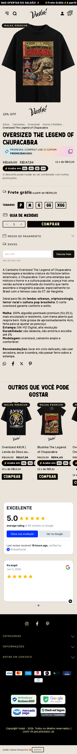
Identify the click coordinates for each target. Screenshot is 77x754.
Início (6, 124)
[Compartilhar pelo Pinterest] (30, 364)
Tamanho (9, 204)
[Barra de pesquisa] (15, 13)
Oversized (34, 124)
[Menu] (7, 13)
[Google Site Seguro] (53, 699)
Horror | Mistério (52, 124)
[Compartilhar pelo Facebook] (13, 364)
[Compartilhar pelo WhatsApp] (4, 364)
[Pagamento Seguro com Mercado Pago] (24, 712)
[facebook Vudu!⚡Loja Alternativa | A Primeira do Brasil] (37, 624)
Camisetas (19, 124)
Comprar (12, 476)
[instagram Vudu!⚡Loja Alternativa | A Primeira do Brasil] (27, 624)
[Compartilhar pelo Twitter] (22, 364)
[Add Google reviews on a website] (70, 601)
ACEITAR (38, 750)
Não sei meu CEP (11, 260)
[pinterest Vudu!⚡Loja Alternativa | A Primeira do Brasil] (47, 624)
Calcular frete (63, 254)
